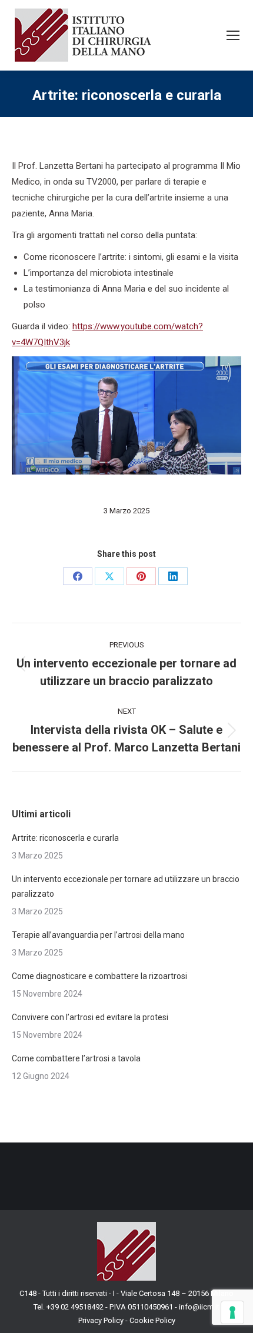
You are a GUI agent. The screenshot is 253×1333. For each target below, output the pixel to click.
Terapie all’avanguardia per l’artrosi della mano (98, 935)
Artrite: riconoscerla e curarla (65, 838)
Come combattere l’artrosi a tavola (76, 1058)
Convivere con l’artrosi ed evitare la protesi (90, 1017)
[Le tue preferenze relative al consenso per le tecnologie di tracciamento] (232, 1312)
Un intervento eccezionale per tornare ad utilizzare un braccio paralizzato (125, 886)
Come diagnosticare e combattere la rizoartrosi (100, 976)
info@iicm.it (199, 1306)
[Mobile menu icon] (233, 35)
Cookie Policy (152, 1320)
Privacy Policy (101, 1320)
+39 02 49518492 (75, 1306)
